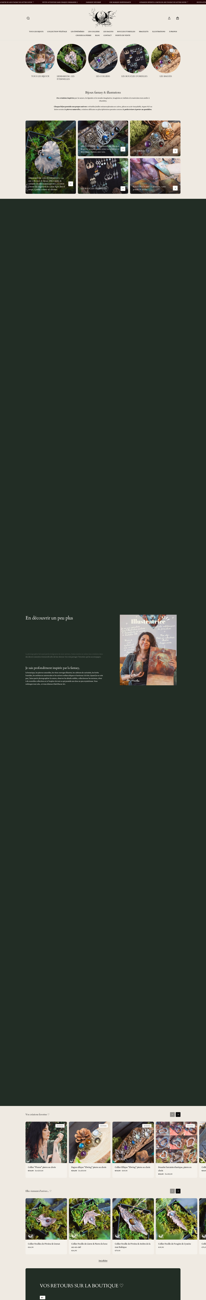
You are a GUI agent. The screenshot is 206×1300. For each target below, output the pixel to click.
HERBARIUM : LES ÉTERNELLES (66, 77)
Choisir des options (46, 1160)
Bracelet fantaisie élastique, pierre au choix (174, 1169)
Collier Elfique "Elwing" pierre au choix (132, 1167)
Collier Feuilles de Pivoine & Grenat (44, 1243)
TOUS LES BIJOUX (40, 76)
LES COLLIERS (103, 76)
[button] (28, 18)
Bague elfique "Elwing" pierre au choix (88, 1167)
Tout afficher (103, 1260)
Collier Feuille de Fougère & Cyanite (174, 1243)
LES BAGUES (166, 76)
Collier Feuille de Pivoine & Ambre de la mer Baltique (132, 1245)
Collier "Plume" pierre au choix (42, 1167)
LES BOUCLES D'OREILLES (134, 76)
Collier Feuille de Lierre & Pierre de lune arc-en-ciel (89, 1245)
